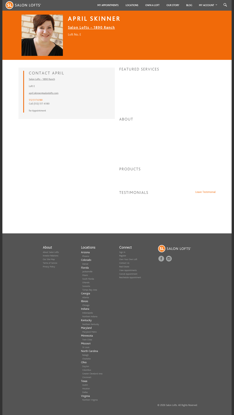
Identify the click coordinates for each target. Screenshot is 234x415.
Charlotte (86, 359)
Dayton (85, 366)
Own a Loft (152, 5)
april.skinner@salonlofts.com (43, 93)
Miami (85, 275)
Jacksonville (87, 271)
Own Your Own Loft (128, 259)
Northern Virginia (90, 400)
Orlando (85, 282)
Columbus (86, 370)
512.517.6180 (36, 100)
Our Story (173, 5)
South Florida (88, 279)
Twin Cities (87, 339)
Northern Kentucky (90, 324)
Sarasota (86, 286)
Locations (132, 5)
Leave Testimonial (205, 192)
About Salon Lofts (51, 252)
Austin (85, 385)
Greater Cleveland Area (92, 373)
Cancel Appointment (128, 274)
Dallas (85, 392)
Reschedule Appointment (130, 277)
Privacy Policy (49, 266)
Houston (86, 388)
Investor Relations (50, 255)
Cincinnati (86, 377)
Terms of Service (50, 263)
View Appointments (128, 270)
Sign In (122, 252)
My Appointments (108, 5)
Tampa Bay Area (89, 290)
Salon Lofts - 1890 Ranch (91, 27)
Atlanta (85, 297)
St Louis (85, 347)
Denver (85, 264)
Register (122, 255)
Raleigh (85, 355)
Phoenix (85, 256)
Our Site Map (49, 259)
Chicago (85, 305)
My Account (206, 5)
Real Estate (124, 266)
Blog (189, 5)
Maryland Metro (89, 332)
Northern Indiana (89, 316)
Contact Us (124, 263)
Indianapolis (87, 313)
